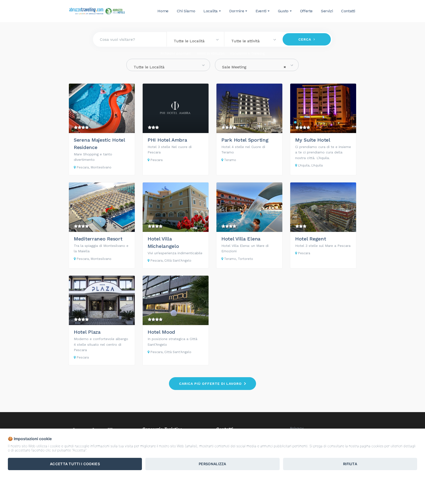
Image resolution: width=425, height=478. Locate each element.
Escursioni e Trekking (247, 53)
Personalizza (212, 464)
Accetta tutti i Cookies (75, 464)
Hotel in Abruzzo (211, 53)
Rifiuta (350, 464)
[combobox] (195, 39)
